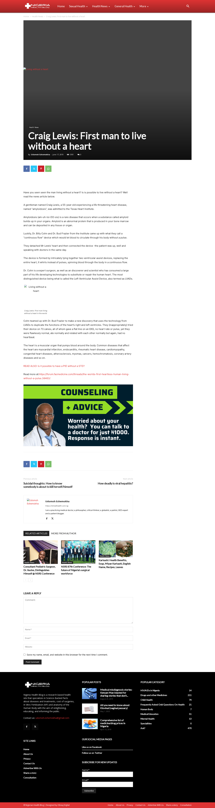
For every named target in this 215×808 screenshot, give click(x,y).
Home (61, 6)
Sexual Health (77, 6)
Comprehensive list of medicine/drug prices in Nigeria (112, 723)
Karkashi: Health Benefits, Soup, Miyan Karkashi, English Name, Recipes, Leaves (115, 563)
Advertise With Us (32, 768)
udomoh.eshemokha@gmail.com (52, 717)
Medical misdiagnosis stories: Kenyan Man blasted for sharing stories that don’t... (116, 692)
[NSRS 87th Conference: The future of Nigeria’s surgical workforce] (78, 552)
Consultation (29, 777)
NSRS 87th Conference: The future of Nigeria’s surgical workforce (76, 570)
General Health (124, 6)
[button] (188, 6)
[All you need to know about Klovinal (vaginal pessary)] (90, 708)
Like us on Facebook (92, 747)
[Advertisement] (107, 44)
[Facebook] (26, 169)
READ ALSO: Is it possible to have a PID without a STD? (54, 365)
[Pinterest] (41, 169)
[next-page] (30, 580)
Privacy (27, 758)
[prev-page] (25, 580)
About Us (28, 754)
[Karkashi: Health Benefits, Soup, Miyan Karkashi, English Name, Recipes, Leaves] (116, 549)
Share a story (29, 772)
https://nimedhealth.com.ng (56, 506)
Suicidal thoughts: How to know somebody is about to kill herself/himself (48, 485)
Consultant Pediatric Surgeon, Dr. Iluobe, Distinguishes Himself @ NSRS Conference (39, 570)
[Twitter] (34, 169)
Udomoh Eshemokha (40, 154)
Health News (100, 6)
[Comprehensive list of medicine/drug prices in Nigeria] (90, 724)
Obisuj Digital (64, 805)
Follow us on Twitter (92, 752)
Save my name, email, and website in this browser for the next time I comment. (67, 654)
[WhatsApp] (48, 169)
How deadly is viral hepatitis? (115, 483)
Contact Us (29, 763)
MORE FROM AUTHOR (63, 533)
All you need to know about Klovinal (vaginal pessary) (115, 706)
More (143, 6)
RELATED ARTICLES (36, 533)
